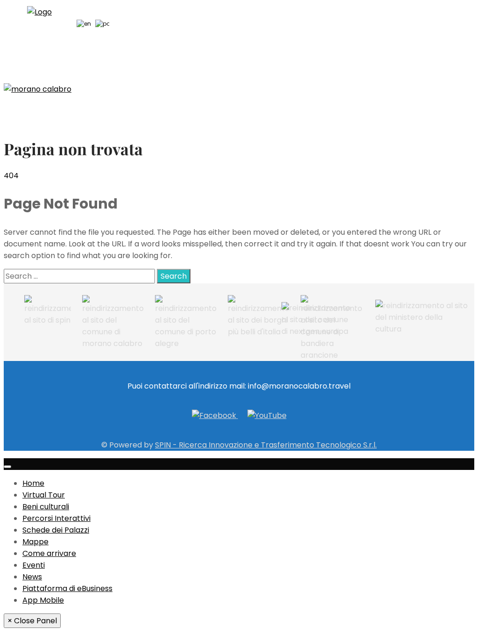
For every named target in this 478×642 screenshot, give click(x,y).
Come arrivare (49, 553)
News (32, 576)
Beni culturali (45, 506)
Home (33, 483)
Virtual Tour (43, 495)
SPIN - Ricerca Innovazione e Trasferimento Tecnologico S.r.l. (266, 445)
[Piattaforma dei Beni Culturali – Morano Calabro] (37, 89)
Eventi (33, 565)
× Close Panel (32, 620)
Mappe (35, 541)
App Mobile (43, 600)
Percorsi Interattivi (56, 518)
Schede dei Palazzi (55, 530)
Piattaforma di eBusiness (67, 588)
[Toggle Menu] (7, 466)
